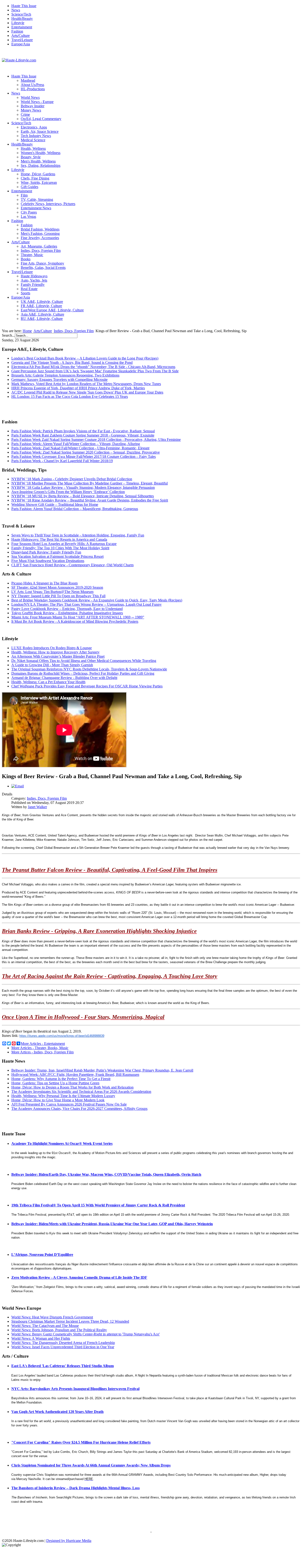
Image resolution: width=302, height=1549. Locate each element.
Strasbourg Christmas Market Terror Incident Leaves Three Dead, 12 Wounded (70, 1321)
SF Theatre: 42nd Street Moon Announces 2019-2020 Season (57, 587)
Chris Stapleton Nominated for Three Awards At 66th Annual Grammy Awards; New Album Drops (91, 1465)
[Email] (17, 786)
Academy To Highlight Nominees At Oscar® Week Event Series (62, 1143)
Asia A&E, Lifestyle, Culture (42, 314)
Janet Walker (37, 807)
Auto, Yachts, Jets (34, 280)
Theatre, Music (32, 255)
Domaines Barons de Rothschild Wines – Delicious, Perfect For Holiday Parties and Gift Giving (82, 673)
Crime (25, 114)
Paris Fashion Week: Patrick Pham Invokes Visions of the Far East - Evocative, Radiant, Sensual (83, 431)
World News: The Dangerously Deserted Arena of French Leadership (63, 1343)
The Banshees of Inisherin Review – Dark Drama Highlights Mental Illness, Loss (75, 1488)
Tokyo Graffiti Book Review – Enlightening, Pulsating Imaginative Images (67, 613)
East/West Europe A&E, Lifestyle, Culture (52, 310)
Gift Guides (29, 187)
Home (27, 331)
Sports (25, 293)
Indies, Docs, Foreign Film (41, 251)
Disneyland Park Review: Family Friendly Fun (46, 552)
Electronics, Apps (34, 127)
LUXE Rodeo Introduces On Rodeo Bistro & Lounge (51, 648)
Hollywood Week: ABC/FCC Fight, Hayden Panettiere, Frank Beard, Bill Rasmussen (75, 1075)
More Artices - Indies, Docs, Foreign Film (42, 1052)
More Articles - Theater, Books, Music (39, 1048)
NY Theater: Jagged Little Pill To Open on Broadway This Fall (58, 596)
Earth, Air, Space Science (40, 131)
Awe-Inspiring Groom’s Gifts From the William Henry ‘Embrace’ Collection (68, 492)
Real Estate (29, 289)
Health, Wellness (33, 148)
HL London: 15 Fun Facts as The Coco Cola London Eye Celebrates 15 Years (69, 397)
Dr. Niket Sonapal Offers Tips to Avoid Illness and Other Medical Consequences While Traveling (83, 661)
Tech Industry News (36, 136)
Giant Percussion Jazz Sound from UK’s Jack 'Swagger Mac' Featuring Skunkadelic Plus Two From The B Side (95, 371)
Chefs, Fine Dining (35, 178)
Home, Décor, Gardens (38, 174)
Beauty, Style (31, 157)
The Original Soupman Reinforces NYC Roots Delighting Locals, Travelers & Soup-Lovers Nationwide (89, 669)
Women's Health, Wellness (40, 153)
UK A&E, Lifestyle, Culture (42, 302)
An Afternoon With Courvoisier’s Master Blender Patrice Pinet (58, 656)
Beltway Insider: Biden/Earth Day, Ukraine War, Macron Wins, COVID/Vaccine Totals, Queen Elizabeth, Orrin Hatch (106, 1174)
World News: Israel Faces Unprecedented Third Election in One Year (62, 1347)
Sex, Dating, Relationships (40, 165)
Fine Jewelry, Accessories (40, 238)
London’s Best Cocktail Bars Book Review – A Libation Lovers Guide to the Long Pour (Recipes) (84, 358)
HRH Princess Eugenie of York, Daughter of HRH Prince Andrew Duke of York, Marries (78, 388)
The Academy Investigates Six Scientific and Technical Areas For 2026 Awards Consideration (81, 1092)
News (15, 10)
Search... (8, 335)
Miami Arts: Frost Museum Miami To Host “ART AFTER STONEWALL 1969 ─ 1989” (77, 617)
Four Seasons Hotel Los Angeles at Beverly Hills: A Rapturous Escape (64, 544)
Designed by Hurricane (64, 1541)
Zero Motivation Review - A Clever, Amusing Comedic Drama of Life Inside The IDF (79, 1277)
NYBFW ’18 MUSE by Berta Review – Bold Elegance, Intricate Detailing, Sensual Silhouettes (82, 496)
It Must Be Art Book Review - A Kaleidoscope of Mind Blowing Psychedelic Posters (74, 621)
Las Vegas (28, 217)
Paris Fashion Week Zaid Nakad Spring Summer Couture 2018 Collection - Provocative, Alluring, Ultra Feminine (96, 440)
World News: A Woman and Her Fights (40, 1338)
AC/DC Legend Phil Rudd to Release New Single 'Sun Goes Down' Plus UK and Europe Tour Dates (87, 392)
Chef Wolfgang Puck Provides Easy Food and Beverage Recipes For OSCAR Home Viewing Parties (87, 686)
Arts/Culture (20, 36)
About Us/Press (32, 85)
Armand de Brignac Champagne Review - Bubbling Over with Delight (64, 678)
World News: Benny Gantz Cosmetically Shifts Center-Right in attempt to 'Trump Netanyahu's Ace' (85, 1334)
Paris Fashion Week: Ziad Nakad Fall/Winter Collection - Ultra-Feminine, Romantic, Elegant (80, 448)
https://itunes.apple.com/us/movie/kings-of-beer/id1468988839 (61, 1036)
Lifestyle (17, 23)
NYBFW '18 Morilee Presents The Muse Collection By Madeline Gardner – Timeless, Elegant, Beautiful (89, 483)
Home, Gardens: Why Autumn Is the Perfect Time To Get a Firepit (60, 1079)
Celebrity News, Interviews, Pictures (48, 204)
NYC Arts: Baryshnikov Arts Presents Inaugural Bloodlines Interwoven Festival (75, 1389)
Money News (31, 110)
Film (24, 195)
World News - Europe (37, 102)
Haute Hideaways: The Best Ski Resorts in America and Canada (59, 539)
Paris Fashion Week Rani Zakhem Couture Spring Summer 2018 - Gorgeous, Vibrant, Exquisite (82, 435)
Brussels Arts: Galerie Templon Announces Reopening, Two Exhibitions (65, 375)
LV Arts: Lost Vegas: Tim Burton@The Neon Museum (52, 592)
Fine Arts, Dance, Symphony (42, 263)
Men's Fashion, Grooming (40, 234)
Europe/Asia (20, 44)
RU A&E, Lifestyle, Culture (42, 319)
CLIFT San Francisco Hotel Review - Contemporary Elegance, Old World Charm (72, 565)
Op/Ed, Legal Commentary (41, 119)
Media (86, 1541)
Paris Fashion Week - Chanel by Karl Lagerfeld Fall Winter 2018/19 (62, 461)
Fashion (17, 31)
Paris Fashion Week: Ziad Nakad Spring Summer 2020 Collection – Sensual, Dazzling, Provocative (85, 452)
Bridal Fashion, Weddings (40, 229)
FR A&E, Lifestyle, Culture (41, 306)
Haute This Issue (23, 6)
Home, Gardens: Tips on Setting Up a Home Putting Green (55, 1083)
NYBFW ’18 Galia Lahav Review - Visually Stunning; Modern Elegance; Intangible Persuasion (83, 487)
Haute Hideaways (34, 276)
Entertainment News (36, 208)
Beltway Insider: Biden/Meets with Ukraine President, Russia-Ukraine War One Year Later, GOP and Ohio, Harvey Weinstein (112, 1224)
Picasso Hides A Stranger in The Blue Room (44, 583)
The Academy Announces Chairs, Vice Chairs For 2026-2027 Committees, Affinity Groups (79, 1109)
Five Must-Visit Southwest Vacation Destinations (47, 561)
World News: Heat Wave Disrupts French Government (52, 1317)
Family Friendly (33, 285)
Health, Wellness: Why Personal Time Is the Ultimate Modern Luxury (63, 1096)
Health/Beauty (22, 19)
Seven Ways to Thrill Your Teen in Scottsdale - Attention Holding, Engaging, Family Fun (77, 535)
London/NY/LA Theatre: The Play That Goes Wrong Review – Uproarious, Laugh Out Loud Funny (86, 604)
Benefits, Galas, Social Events (43, 268)
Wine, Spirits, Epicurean (39, 182)
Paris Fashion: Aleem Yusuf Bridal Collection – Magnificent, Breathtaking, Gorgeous (74, 509)
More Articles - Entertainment (43, 1044)
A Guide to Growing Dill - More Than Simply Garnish (52, 665)
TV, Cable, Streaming (37, 199)
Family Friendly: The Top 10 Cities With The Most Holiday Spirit (60, 548)
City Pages (29, 212)
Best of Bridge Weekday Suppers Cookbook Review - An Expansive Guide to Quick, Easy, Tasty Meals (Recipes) (96, 600)
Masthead (28, 80)
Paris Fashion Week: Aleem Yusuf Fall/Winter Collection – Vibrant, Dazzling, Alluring (75, 444)
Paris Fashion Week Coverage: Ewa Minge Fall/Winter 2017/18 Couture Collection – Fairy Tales (83, 457)
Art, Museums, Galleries (39, 246)
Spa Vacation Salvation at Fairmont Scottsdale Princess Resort (57, 556)
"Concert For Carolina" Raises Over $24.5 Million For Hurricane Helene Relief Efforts (81, 1442)
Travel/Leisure (22, 40)
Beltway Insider (32, 106)
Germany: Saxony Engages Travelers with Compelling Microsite (59, 380)
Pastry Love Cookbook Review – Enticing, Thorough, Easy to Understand (67, 609)
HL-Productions (33, 89)
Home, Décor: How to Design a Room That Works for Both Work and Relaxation (72, 1087)
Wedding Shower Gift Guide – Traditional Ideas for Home (54, 504)
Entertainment (21, 27)
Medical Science (33, 140)
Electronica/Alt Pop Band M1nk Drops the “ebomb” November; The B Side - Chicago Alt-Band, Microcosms (93, 367)
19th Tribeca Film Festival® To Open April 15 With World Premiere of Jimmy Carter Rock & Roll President (98, 1205)
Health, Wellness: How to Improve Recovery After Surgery (55, 652)
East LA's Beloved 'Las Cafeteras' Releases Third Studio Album (62, 1366)
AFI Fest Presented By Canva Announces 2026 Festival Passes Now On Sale (69, 1104)
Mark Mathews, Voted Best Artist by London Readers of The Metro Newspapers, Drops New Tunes (86, 384)
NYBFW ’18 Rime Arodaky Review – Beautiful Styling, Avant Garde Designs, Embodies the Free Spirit (89, 500)
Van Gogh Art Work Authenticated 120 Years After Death (57, 1412)
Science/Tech (21, 14)
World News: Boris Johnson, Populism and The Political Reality (59, 1330)
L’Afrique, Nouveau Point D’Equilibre (42, 1255)
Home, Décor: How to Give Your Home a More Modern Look (58, 1100)
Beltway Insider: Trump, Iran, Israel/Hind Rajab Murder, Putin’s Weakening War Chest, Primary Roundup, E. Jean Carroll (102, 1070)
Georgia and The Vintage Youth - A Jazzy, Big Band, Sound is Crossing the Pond (72, 362)
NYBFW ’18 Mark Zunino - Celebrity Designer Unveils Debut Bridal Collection (71, 479)
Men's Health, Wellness (38, 161)
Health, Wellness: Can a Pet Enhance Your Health (48, 682)
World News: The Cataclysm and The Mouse (45, 1326)
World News (30, 97)
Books (25, 259)
